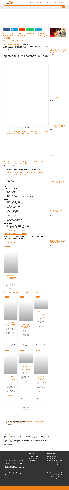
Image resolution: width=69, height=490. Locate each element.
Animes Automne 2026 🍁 (35, 2)
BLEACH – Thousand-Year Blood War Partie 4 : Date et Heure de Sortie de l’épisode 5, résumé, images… (58, 242)
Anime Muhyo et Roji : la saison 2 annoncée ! (41, 378)
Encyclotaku (54, 2)
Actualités (46, 2)
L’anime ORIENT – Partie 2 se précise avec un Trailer (41, 313)
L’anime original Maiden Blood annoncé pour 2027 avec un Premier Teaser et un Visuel (57, 183)
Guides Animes (62, 2)
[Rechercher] (63, 7)
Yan (65, 488)
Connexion (44, 414)
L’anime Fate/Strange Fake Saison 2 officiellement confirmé (58, 98)
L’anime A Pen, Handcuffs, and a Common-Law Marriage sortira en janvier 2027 (58, 126)
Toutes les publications (8, 444)
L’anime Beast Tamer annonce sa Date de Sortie (10, 324)
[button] (6, 29)
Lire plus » (11, 338)
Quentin (60, 488)
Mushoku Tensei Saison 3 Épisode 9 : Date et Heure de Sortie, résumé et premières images (57, 212)
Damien (63, 488)
